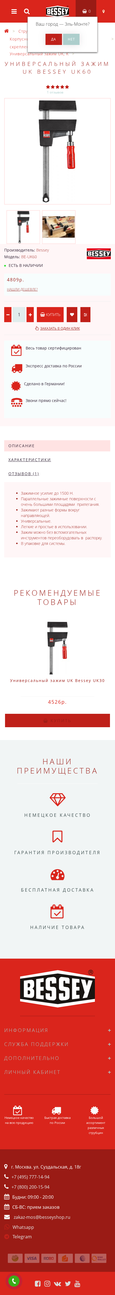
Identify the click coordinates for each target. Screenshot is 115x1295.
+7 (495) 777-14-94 (30, 1177)
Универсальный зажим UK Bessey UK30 (57, 680)
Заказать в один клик (60, 328)
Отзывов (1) (23, 473)
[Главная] (6, 31)
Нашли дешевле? (22, 289)
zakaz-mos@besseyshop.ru (42, 1217)
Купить (52, 314)
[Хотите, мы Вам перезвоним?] (14, 1281)
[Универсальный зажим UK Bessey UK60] (57, 151)
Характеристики (29, 459)
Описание (21, 445)
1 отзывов (55, 92)
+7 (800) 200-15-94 (30, 1187)
